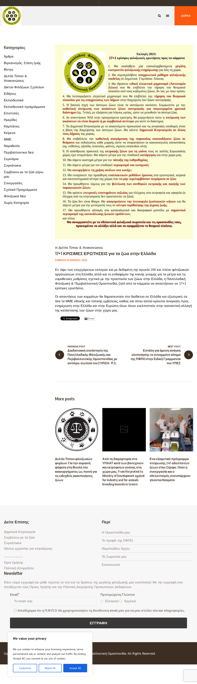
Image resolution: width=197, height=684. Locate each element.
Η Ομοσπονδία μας (116, 532)
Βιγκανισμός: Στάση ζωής (22, 63)
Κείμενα (9, 133)
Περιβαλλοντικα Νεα (19, 152)
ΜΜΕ (7, 139)
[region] (50, 654)
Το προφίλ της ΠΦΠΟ (117, 540)
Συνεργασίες (13, 183)
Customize (25, 668)
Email (14, 594)
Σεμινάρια (11, 159)
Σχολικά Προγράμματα (20, 190)
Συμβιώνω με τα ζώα (19, 537)
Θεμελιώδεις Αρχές (116, 548)
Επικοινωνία (111, 565)
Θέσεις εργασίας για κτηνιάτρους (28, 548)
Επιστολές (11, 113)
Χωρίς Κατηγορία (16, 203)
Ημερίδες (10, 120)
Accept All (75, 668)
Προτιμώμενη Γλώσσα (117, 594)
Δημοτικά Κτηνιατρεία (19, 532)
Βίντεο (8, 69)
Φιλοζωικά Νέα (15, 196)
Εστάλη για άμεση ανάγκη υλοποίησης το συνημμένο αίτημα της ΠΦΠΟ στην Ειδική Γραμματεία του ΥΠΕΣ (156, 357)
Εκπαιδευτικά (13, 100)
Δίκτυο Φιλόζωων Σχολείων (24, 87)
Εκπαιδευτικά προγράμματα (24, 107)
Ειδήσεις (10, 94)
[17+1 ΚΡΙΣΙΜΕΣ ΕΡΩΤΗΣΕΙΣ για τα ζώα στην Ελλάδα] (124, 142)
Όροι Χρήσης (13, 562)
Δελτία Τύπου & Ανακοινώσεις (80, 247)
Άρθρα (8, 56)
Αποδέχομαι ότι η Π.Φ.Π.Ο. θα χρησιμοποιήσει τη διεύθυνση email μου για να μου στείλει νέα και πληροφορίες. (101, 610)
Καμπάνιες (12, 126)
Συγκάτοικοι (12, 165)
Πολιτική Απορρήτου (19, 568)
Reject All (50, 668)
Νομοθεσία (12, 146)
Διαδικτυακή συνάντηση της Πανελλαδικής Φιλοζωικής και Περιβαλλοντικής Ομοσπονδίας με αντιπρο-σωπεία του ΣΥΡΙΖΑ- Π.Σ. (92, 357)
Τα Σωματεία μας (114, 556)
